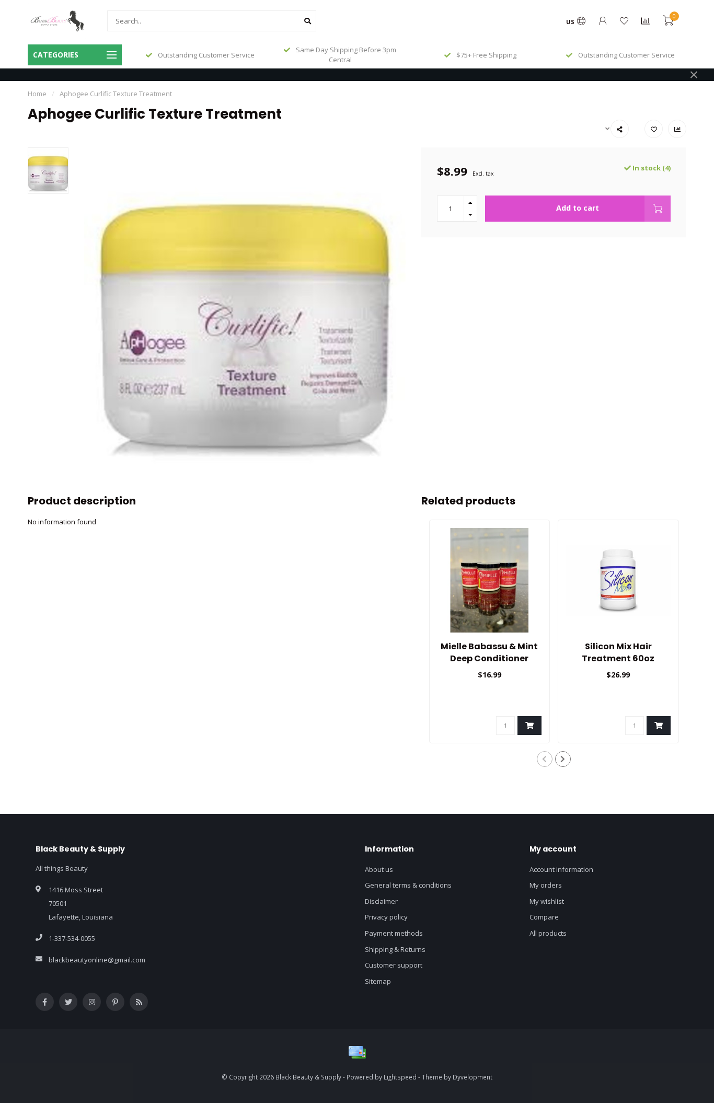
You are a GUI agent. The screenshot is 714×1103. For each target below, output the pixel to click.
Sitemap (378, 981)
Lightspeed (400, 1077)
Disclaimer (381, 901)
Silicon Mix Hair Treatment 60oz (618, 652)
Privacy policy (386, 917)
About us (379, 869)
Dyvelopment (472, 1077)
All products (548, 933)
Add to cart (577, 208)
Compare (544, 917)
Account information (561, 869)
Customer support (393, 965)
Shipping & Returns (395, 949)
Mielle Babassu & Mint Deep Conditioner (489, 652)
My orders (545, 885)
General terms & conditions (408, 885)
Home (37, 93)
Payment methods (394, 933)
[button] (544, 759)
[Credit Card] (357, 1052)
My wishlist (546, 901)
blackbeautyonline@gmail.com (97, 959)
